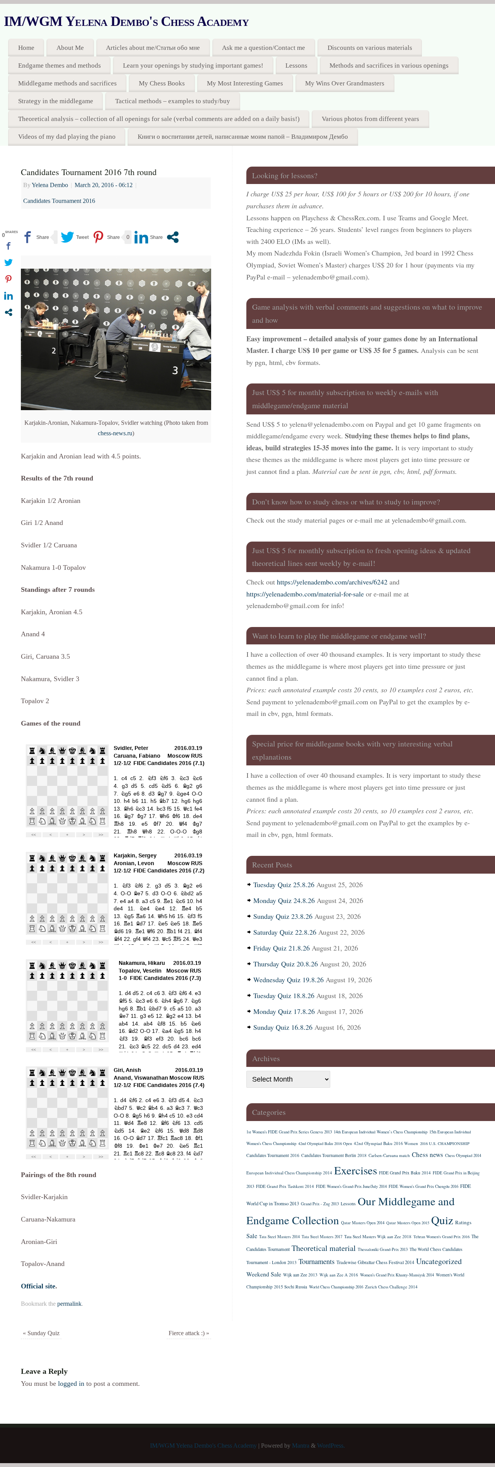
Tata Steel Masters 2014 (279, 1236)
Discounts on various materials (370, 47)
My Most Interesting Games (245, 83)
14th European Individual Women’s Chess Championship (380, 1132)
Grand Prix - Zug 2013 (320, 1203)
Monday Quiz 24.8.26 (284, 900)
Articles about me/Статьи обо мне (153, 47)
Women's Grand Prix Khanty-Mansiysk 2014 (397, 1275)
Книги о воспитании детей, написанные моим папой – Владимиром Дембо (243, 136)
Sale (251, 1236)
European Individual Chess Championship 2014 (289, 1173)
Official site (38, 1286)
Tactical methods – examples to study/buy (172, 101)
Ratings (463, 1222)
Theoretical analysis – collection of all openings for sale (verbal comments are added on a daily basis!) (159, 119)
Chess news (427, 1154)
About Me (70, 47)
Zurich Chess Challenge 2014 (391, 1287)
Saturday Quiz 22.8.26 (284, 932)
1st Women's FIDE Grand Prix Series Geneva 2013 (289, 1132)
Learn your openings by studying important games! (193, 65)
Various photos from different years (370, 119)
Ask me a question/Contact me (263, 47)
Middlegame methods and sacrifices (67, 83)
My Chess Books (162, 83)
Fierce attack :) (189, 1333)
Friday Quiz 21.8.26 (281, 947)
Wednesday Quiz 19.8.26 (288, 979)
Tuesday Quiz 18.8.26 (283, 995)
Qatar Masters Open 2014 (362, 1222)
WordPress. (331, 1445)
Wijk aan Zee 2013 (300, 1275)
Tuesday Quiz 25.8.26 (283, 884)
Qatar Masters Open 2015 (407, 1222)
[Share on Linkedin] (149, 237)
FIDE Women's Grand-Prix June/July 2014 (351, 1186)
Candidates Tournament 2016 (59, 201)
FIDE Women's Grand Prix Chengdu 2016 (423, 1186)
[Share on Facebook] (35, 237)
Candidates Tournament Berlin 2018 (334, 1155)
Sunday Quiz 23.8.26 (282, 916)
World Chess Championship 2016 (336, 1287)
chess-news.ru (115, 433)
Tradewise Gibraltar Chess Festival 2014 (375, 1262)
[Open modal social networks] (172, 237)
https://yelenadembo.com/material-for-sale (305, 593)
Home (26, 47)
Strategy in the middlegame (55, 101)
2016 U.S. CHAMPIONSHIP (444, 1143)
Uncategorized (439, 1261)
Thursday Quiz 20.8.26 (285, 963)
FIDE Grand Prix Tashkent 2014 (285, 1186)
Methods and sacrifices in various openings (389, 65)
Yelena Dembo (50, 185)
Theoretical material (324, 1248)
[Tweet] (75, 237)
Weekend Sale (263, 1274)
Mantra (300, 1445)
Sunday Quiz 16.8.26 (282, 1027)
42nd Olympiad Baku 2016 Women (386, 1143)
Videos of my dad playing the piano (67, 136)
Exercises (355, 1169)
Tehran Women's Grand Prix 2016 (441, 1236)
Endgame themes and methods (59, 65)
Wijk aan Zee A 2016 (338, 1275)
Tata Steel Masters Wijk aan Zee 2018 (377, 1236)
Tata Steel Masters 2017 (322, 1236)
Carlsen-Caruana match (389, 1155)
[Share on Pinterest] (106, 237)
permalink (69, 1303)
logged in (71, 1383)
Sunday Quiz (41, 1333)
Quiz (442, 1219)
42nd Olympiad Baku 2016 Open (325, 1143)
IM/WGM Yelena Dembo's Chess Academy (126, 21)
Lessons (296, 65)
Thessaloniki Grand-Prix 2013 (383, 1249)
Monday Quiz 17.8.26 (284, 1011)
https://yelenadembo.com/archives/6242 (332, 581)
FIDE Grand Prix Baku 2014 (405, 1173)
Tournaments (317, 1261)
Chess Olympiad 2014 (463, 1155)
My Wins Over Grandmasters (344, 83)
